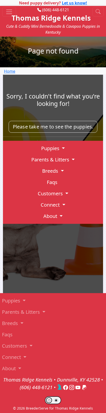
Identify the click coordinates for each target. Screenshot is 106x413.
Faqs (52, 182)
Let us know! (74, 3)
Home (9, 71)
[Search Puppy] (98, 11)
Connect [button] (51, 204)
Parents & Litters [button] (51, 159)
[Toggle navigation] (9, 12)
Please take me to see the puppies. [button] (53, 126)
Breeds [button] (50, 171)
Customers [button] (51, 193)
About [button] (50, 216)
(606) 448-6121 (55, 10)
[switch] (53, 400)
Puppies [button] (51, 148)
